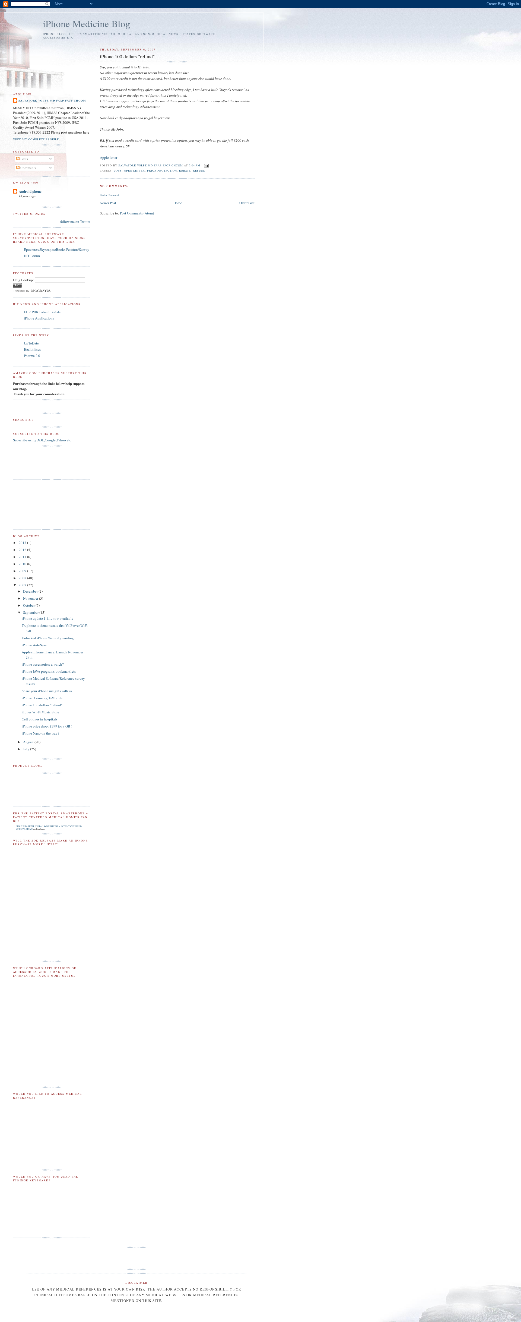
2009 (23, 570)
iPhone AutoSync (34, 645)
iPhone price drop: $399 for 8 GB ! (47, 726)
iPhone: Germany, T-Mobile (42, 697)
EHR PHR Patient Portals (42, 311)
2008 (23, 577)
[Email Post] (206, 165)
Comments (28, 167)
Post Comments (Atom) (137, 213)
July (26, 749)
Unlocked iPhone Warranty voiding (48, 637)
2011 (23, 556)
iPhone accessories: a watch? (43, 664)
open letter (134, 170)
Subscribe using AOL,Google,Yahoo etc (42, 440)
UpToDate (31, 343)
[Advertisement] (37, 463)
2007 (23, 585)
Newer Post (108, 202)
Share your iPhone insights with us (47, 690)
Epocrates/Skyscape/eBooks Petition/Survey (56, 249)
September (31, 612)
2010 (23, 563)
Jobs (118, 170)
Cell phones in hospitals (39, 719)
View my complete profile (36, 139)
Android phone (30, 191)
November (31, 598)
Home (177, 202)
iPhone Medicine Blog (86, 23)
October (29, 605)
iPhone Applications (39, 318)
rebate (185, 170)
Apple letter (108, 157)
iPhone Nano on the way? (40, 733)
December (31, 591)
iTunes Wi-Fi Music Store (40, 712)
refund (199, 170)
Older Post (247, 202)
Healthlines (32, 349)
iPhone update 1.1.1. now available (47, 618)
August (28, 741)
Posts (24, 158)
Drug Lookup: (23, 279)
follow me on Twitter (75, 221)
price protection (162, 170)
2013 (23, 542)
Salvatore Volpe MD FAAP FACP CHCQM (52, 100)
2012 (23, 549)
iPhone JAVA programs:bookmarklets (49, 671)
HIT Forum (32, 255)
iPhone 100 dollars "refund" (42, 705)
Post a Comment (109, 195)
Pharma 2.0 (32, 355)
